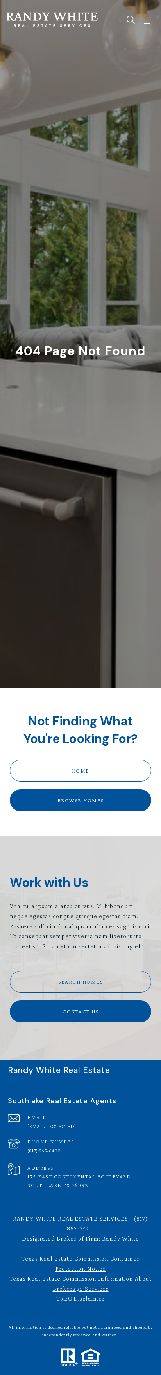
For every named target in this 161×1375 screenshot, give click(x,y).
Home (80, 770)
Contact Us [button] (80, 1011)
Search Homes (80, 982)
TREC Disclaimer (80, 1298)
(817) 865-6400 (44, 1150)
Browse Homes (80, 800)
